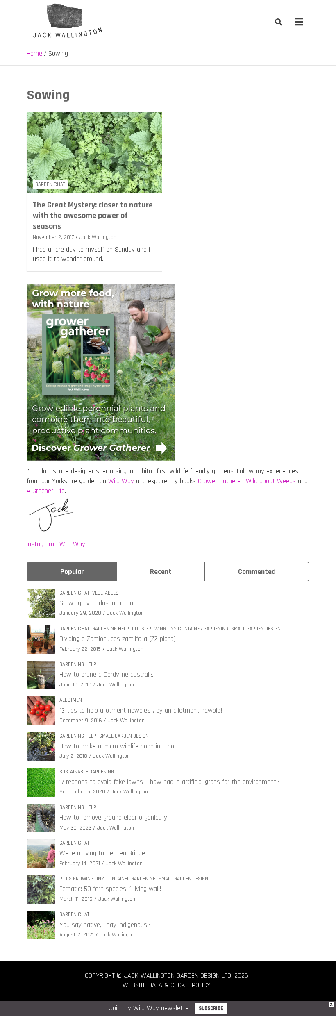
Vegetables (105, 593)
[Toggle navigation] (298, 21)
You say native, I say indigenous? (104, 925)
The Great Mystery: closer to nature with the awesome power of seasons (93, 216)
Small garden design (256, 628)
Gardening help (110, 628)
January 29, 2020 (80, 613)
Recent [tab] (161, 571)
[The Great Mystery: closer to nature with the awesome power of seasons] (94, 152)
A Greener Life (46, 490)
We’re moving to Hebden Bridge (102, 853)
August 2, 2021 (76, 935)
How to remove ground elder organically (113, 817)
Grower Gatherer (220, 481)
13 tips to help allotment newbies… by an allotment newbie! (140, 710)
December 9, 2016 (80, 720)
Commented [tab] (257, 571)
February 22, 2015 (80, 649)
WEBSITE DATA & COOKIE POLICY (167, 985)
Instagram (40, 544)
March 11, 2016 (76, 899)
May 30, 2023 (75, 828)
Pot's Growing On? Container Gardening (180, 628)
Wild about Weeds (271, 481)
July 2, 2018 (73, 756)
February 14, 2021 (79, 863)
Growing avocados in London (97, 603)
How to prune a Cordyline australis (106, 674)
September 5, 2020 (82, 792)
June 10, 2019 (75, 685)
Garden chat (50, 184)
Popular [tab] (72, 571)
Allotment (71, 700)
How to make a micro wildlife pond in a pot (118, 746)
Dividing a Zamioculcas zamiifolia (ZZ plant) (117, 638)
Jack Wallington (97, 237)
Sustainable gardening (86, 771)
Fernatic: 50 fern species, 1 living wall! (110, 888)
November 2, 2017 (53, 237)
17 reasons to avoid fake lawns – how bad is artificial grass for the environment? (169, 781)
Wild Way (121, 481)
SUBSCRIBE (211, 1008)
